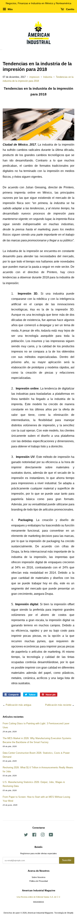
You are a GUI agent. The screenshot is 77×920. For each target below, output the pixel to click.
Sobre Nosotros (38, 877)
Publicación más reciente (58, 705)
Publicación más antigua (18, 705)
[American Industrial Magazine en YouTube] (51, 835)
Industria (47, 77)
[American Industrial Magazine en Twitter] (26, 835)
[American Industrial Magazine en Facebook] (34, 835)
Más (10, 9)
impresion (34, 77)
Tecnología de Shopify (63, 913)
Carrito (69, 9)
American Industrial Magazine (40, 913)
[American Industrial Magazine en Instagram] (43, 835)
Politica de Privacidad (38, 881)
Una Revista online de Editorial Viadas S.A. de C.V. (38, 897)
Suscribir (66, 860)
